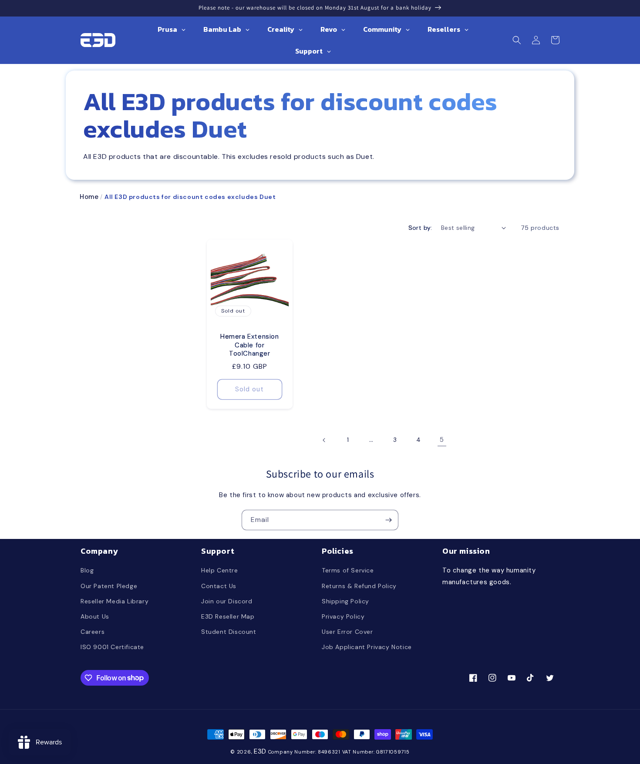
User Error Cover (347, 632)
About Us (95, 616)
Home (89, 196)
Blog (87, 570)
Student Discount (228, 632)
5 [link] (442, 439)
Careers (92, 632)
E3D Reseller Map (228, 616)
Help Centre (219, 570)
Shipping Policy (345, 601)
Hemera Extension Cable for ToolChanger (249, 345)
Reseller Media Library (114, 601)
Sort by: (420, 228)
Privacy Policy (343, 616)
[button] (516, 40)
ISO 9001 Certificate (112, 647)
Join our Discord (227, 601)
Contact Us (218, 586)
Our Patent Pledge (109, 586)
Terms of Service (348, 570)
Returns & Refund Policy (359, 586)
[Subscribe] (388, 520)
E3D (260, 751)
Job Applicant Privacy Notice (367, 647)
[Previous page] (324, 440)
